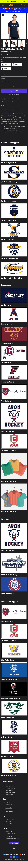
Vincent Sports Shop (11, 859)
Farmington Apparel (7, 382)
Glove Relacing (9, 794)
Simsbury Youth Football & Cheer (12, 278)
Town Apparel (9, 811)
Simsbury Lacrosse (7, 239)
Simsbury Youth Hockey (9, 182)
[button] (2, 4)
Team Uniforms (9, 790)
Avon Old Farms (6, 401)
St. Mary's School (7, 737)
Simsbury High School (8, 162)
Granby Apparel (6, 343)
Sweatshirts (9, 804)
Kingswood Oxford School (9, 698)
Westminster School (7, 775)
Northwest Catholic (7, 718)
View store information (8, 101)
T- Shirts (8, 802)
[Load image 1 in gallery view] (6, 43)
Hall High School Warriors (9, 679)
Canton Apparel (6, 363)
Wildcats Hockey (6, 594)
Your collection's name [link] (9, 481)
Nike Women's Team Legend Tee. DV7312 (12, 113)
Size (2, 72)
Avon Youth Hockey (7, 431)
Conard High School (7, 451)
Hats (7, 806)
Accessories (9, 807)
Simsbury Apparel (7, 305)
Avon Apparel (5, 324)
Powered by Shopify (20, 859)
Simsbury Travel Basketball (10, 259)
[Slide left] (1, 43)
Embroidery (9, 784)
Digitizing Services (10, 788)
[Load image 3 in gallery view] (21, 43)
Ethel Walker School (8, 660)
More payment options (14, 94)
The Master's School (7, 756)
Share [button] (4, 105)
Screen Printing (10, 786)
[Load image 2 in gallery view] (14, 43)
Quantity (3, 78)
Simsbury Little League (8, 201)
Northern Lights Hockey (9, 575)
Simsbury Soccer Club (8, 220)
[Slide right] (26, 43)
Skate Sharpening (10, 792)
